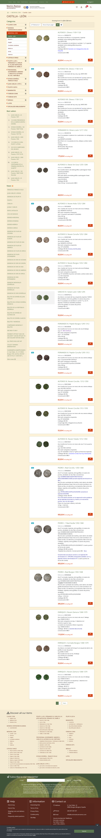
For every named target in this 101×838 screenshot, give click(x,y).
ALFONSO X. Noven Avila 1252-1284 (71, 203)
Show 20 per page (48, 25)
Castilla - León (12, 36)
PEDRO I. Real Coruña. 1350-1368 (70, 468)
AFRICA (70, 735)
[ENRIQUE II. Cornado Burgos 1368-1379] (43, 649)
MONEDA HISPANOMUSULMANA (15, 29)
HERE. (34, 835)
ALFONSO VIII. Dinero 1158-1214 (70, 69)
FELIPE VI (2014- (12, 87)
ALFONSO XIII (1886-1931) (46, 750)
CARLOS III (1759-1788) (45, 726)
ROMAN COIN (13, 722)
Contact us (41, 2)
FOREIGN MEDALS (73, 752)
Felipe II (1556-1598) (14, 756)
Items (14, 2)
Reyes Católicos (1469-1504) (16, 750)
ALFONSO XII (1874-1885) (45, 747)
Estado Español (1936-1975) (46, 758)
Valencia (10, 54)
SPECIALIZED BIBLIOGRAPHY (16, 106)
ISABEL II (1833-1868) (44, 733)
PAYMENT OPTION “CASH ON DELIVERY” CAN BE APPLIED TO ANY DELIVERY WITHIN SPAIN (16, 336)
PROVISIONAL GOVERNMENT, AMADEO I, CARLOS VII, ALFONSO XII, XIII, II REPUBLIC (15, 72)
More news (10, 359)
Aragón (10, 42)
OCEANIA (71, 739)
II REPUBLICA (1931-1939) (45, 752)
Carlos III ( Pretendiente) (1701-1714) (18, 767)
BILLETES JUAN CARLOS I (74, 728)
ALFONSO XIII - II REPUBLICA (75, 724)
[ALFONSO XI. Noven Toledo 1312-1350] (43, 445)
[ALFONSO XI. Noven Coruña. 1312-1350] (43, 387)
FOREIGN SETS (12, 97)
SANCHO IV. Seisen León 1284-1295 (71, 292)
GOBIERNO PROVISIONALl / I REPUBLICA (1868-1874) (52, 741)
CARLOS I (10, 203)
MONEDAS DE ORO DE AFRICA (16, 274)
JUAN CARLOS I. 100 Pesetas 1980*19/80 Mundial (17, 173)
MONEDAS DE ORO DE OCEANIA (16, 260)
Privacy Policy (57, 785)
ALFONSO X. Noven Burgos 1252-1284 (72, 263)
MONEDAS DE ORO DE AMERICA (16, 270)
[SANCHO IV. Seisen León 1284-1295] (43, 298)
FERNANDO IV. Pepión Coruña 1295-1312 (73, 352)
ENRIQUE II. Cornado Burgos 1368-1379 (73, 643)
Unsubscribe (77, 780)
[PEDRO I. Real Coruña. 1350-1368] (43, 474)
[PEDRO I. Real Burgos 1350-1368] (43, 578)
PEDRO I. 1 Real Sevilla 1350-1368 (70, 523)
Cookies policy (34, 814)
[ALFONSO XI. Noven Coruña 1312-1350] (43, 414)
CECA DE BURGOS (12, 214)
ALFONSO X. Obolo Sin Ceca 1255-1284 (73, 165)
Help (47, 2)
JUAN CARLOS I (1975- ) (15, 84)
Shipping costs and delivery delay (16, 812)
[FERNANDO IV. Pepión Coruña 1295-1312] (43, 358)
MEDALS (10, 100)
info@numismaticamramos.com (30, 792)
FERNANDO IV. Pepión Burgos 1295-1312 (73, 324)
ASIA (70, 737)
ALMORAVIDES (13, 728)
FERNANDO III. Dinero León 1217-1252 (72, 130)
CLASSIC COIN (12, 25)
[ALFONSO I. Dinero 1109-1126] (43, 38)
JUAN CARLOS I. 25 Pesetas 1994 (16, 179)
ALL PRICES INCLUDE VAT (14, 341)
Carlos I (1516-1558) (14, 754)
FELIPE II (9, 200)
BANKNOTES (12, 90)
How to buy (11, 805)
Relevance (36, 25)
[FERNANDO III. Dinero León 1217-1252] (43, 136)
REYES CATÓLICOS (12, 210)
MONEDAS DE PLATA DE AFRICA (16, 251)
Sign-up (69, 780)
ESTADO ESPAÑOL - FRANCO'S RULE (14, 80)
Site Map (33, 817)
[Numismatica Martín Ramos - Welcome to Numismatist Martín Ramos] (14, 7)
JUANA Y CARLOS (12, 207)
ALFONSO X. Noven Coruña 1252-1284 (72, 234)
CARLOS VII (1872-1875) (45, 748)
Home (10, 2)
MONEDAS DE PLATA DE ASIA (15, 242)
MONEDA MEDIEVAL (13, 217)
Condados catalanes (13, 45)
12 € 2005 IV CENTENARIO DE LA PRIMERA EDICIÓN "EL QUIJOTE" (17, 165)
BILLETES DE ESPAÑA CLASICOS (16, 318)
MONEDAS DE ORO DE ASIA (15, 267)
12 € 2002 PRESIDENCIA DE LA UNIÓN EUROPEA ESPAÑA (18, 122)
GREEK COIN (13, 718)
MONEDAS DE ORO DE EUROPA (16, 263)
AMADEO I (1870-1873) (45, 745)
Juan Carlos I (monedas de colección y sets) (49, 767)
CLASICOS (71, 722)
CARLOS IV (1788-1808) (45, 728)
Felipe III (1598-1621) (14, 758)
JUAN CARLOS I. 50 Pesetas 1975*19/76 (17, 153)
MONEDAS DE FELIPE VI (14, 197)
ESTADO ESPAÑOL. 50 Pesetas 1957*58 (17, 133)
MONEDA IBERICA (12, 224)
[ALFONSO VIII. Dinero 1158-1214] (43, 75)
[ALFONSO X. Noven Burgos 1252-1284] (43, 269)
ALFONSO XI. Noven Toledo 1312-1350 (72, 439)
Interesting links (35, 805)
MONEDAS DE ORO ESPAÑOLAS (16, 293)
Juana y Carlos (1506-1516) (16, 752)
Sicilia (9, 51)
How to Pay (11, 808)
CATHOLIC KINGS (13, 58)
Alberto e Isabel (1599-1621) (16, 760)
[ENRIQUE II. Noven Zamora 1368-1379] (43, 618)
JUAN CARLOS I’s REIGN (14, 193)
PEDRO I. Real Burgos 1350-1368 (70, 572)
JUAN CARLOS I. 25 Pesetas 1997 (16, 116)
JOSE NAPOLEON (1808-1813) (46, 730)
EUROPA (71, 741)
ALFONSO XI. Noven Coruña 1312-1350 (73, 408)
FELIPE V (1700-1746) (44, 720)
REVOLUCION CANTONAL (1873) (47, 743)
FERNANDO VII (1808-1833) (46, 731)
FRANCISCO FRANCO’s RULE (15, 190)
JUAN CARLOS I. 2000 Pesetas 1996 (17, 138)
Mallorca (10, 48)
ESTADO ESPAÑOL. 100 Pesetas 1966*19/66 (17, 128)
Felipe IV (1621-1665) (14, 762)
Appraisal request (33, 2)
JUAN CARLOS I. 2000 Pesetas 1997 (17, 158)
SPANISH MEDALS (73, 750)
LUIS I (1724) (42, 722)
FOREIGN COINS (13, 93)
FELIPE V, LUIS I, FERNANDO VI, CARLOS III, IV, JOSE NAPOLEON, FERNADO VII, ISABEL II (15, 63)
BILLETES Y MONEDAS (13, 322)
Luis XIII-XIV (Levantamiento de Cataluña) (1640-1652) (22, 764)
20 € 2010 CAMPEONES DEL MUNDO (18, 148)
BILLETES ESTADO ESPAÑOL (75, 726)
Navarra (10, 39)
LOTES (10, 103)
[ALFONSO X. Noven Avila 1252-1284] (43, 209)
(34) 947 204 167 (69, 2)
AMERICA (71, 733)
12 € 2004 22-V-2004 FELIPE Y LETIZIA (17, 143)
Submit (84, 831)
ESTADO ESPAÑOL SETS (45, 760)
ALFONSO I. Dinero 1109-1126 (69, 32)
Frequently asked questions (16, 816)
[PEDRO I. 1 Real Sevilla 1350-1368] (43, 529)
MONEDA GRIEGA (12, 228)
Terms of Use (46, 785)
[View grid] (61, 24)
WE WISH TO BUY (12, 330)
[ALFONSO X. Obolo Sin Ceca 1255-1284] (43, 170)
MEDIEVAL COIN (13, 33)
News (18, 2)
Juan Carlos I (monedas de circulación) (48, 765)
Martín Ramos (24, 2)
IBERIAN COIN (13, 720)
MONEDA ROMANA (12, 221)
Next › (65, 703)
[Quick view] (52, 33)
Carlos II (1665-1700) (14, 765)
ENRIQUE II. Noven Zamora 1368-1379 (72, 612)
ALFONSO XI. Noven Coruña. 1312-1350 (73, 381)
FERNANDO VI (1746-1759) (46, 724)
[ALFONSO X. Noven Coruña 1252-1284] (43, 240)
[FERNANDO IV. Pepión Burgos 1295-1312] (43, 329)
